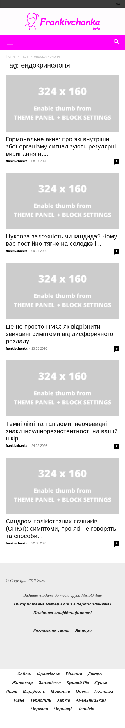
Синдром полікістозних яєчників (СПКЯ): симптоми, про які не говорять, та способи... (62, 528)
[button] (10, 42)
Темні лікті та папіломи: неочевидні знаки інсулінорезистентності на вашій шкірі (62, 431)
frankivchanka (16, 161)
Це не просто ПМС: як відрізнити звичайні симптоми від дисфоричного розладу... (59, 333)
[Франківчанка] (62, 22)
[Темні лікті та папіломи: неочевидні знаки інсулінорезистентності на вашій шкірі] (62, 388)
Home (10, 56)
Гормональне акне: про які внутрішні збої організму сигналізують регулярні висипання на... (61, 146)
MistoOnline (91, 595)
